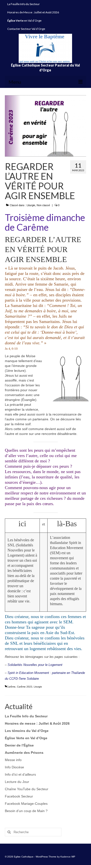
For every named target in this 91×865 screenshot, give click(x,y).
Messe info (13, 760)
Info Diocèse (14, 767)
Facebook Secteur (19, 796)
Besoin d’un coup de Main (25, 811)
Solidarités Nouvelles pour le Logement (35, 665)
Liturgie (31, 205)
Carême (11, 686)
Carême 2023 (24, 686)
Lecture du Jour (17, 782)
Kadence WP (67, 856)
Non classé (43, 205)
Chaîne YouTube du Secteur (26, 789)
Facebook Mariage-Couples (26, 804)
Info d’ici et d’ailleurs (20, 774)
